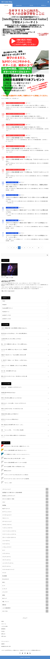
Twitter (3, 300)
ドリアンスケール (24, 553)
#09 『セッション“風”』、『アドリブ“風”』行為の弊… (12, 430)
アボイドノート (24, 518)
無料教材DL (3, 628)
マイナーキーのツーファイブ (24, 569)
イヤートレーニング (24, 489)
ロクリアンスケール (24, 566)
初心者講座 (24, 575)
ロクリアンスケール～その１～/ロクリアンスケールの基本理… (17, 478)
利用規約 (33, 650)
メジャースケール (24, 540)
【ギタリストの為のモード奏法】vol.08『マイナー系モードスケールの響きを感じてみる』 (27, 198)
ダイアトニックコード (24, 511)
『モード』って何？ (8, 482)
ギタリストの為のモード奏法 (12, 182)
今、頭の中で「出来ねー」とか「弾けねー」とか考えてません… (14, 360)
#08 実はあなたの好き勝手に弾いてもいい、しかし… (12, 424)
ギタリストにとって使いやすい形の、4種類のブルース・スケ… (17, 446)
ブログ (24, 502)
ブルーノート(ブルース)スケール (24, 537)
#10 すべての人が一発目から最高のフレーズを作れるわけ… (14, 435)
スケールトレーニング (24, 521)
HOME (2, 621)
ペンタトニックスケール (24, 527)
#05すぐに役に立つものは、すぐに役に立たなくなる (12, 408)
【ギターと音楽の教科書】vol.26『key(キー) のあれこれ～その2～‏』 (24, 116)
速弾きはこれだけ (7, 470)
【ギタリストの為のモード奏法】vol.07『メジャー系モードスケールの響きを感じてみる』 (27, 211)
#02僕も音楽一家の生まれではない (8, 392)
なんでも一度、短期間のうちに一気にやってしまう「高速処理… (14, 349)
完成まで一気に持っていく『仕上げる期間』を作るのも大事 (13, 354)
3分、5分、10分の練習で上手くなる (8, 370)
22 (38, 247)
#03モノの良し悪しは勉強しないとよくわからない (11, 397)
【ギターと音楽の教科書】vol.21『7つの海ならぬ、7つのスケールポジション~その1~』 (27, 173)
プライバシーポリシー (5, 641)
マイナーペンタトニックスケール (24, 534)
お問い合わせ (3, 636)
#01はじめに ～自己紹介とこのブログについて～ (11, 387)
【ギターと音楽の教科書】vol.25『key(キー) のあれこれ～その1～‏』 (24, 127)
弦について (24, 598)
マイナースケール (24, 543)
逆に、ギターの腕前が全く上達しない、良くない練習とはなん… (14, 344)
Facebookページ (5, 311)
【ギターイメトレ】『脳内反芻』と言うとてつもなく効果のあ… (14, 365)
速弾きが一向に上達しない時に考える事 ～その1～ (14, 458)
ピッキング (24, 588)
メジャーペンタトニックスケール (24, 531)
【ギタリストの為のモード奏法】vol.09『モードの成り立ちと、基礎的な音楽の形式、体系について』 (27, 185)
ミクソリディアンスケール (24, 563)
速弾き (24, 595)
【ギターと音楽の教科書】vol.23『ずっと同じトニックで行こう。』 (24, 148)
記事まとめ (3, 633)
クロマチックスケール (24, 524)
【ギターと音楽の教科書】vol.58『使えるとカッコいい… (15, 450)
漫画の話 (24, 604)
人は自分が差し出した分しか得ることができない (11, 338)
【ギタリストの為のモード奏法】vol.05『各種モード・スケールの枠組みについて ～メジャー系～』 (27, 236)
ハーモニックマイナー (24, 547)
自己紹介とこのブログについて (24, 495)
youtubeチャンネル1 (6, 315)
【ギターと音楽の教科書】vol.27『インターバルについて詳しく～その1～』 (26, 105)
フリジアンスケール (24, 556)
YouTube (2, 631)
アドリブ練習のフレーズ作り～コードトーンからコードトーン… (17, 454)
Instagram (4, 304)
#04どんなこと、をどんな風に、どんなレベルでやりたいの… (14, 403)
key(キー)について (24, 508)
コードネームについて (24, 514)
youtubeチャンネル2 (6, 318)
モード (24, 550)
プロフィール (3, 623)
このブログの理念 (4, 626)
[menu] (48, 2)
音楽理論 (24, 505)
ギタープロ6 (24, 611)
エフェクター (24, 591)
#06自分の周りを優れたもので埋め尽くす (9, 413)
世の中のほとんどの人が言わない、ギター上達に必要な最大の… (14, 333)
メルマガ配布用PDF (24, 608)
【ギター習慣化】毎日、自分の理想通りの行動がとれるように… (14, 328)
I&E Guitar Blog (6, 2)
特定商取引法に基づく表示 (6, 646)
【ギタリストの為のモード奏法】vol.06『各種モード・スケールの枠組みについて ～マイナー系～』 (27, 223)
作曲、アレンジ (24, 601)
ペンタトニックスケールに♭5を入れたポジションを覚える (16, 474)
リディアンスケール (24, 559)
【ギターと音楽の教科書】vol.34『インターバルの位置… (15, 462)
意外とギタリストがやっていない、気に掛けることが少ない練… (14, 376)
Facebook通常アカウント (7, 308)
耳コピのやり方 (24, 579)
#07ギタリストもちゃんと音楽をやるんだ (9, 419)
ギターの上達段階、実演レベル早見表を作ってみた (14, 466)
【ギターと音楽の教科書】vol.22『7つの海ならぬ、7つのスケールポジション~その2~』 (27, 160)
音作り (24, 582)
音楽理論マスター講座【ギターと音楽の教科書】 (15, 113)
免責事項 (2, 643)
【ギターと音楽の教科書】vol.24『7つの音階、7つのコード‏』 (22, 137)
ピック (24, 585)
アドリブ (24, 572)
